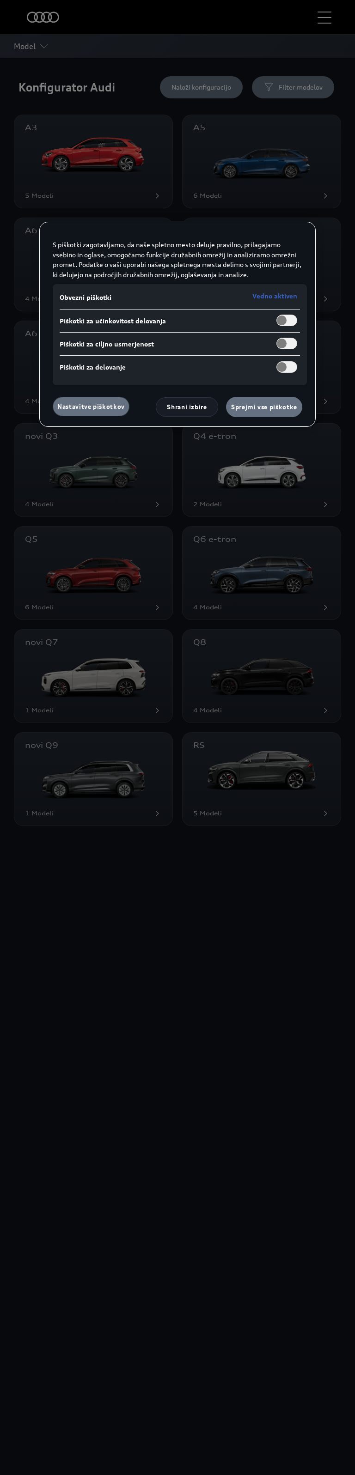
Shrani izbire (187, 407)
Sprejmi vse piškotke (264, 407)
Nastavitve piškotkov (91, 406)
